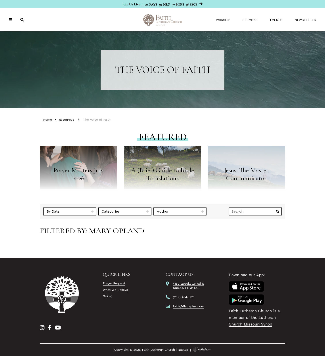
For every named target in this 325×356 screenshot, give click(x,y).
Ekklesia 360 (202, 349)
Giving (107, 296)
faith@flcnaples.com (188, 306)
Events (276, 20)
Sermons (250, 20)
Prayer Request (114, 283)
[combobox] (69, 211)
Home (47, 119)
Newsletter (305, 20)
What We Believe (115, 289)
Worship (223, 20)
